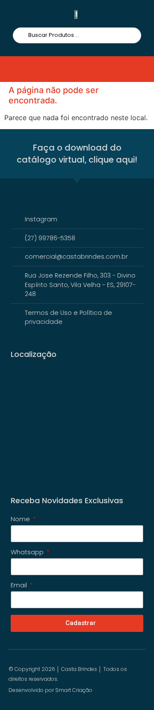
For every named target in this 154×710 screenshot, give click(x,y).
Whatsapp (28, 552)
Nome (21, 519)
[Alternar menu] (22, 69)
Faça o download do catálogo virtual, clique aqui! (77, 154)
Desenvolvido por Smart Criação (50, 690)
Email (20, 585)
